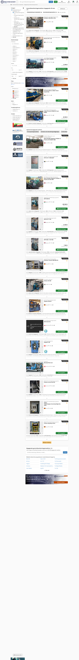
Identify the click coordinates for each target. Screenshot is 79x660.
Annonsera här (18, 655)
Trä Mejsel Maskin (58, 466)
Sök (51, 1)
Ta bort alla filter (62, 12)
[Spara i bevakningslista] (67, 18)
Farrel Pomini (16, 55)
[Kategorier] (17, 2)
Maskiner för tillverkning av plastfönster (19, 25)
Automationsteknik (17, 35)
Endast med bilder (17, 115)
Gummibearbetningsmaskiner (20, 13)
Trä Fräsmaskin (58, 461)
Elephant (15, 49)
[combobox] (17, 89)
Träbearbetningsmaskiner (18, 34)
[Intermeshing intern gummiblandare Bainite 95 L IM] (34, 43)
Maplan (15, 58)
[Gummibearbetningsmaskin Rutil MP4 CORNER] (34, 63)
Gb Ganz (28, 466)
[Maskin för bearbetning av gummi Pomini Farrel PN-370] (34, 386)
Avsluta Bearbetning (66, 131)
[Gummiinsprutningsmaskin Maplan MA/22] (34, 305)
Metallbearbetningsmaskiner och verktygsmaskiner (18, 28)
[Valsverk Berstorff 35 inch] (34, 367)
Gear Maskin (29, 468)
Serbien (16, 94)
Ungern (16, 92)
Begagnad (15, 104)
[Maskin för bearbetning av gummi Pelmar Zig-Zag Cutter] (34, 427)
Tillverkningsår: (14, 74)
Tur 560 (56, 468)
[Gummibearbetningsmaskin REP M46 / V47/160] (34, 244)
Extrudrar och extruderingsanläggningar (19, 19)
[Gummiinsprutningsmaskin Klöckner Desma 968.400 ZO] (34, 264)
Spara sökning (47, 442)
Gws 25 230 (42, 459)
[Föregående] (27, 22)
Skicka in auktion (61, 85)
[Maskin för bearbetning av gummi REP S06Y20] (34, 203)
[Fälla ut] (47, 34)
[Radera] (41, 12)
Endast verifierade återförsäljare (16, 119)
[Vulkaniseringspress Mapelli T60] (34, 347)
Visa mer (47, 470)
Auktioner (15, 110)
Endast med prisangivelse (17, 72)
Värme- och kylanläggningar (18, 22)
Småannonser (16, 109)
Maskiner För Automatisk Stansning (48, 466)
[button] (77, 2)
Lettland (16, 97)
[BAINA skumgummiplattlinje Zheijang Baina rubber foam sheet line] (34, 95)
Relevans (63, 8)
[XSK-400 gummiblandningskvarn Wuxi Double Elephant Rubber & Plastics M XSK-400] (34, 182)
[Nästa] (42, 22)
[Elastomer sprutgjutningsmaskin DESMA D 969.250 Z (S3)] (34, 22)
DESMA (15, 46)
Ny (13, 103)
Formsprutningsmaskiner (19, 16)
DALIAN (15, 53)
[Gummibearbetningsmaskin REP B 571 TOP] (34, 224)
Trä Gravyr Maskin (59, 463)
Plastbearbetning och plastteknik (17, 10)
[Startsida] (11, 4)
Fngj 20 (27, 463)
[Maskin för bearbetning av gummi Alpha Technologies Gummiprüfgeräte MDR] (34, 407)
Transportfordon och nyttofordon (17, 31)
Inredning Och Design (45, 463)
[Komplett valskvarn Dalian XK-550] (34, 285)
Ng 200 (41, 468)
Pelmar (15, 59)
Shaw (14, 61)
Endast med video (17, 117)
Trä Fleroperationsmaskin (60, 459)
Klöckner (15, 56)
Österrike (16, 95)
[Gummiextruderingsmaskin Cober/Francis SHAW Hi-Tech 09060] (34, 115)
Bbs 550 (28, 459)
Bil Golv (28, 461)
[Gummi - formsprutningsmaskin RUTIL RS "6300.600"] (34, 162)
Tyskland (16, 91)
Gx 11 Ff (42, 461)
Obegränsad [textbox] (15, 88)
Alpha (14, 50)
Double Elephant (16, 47)
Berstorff (15, 52)
